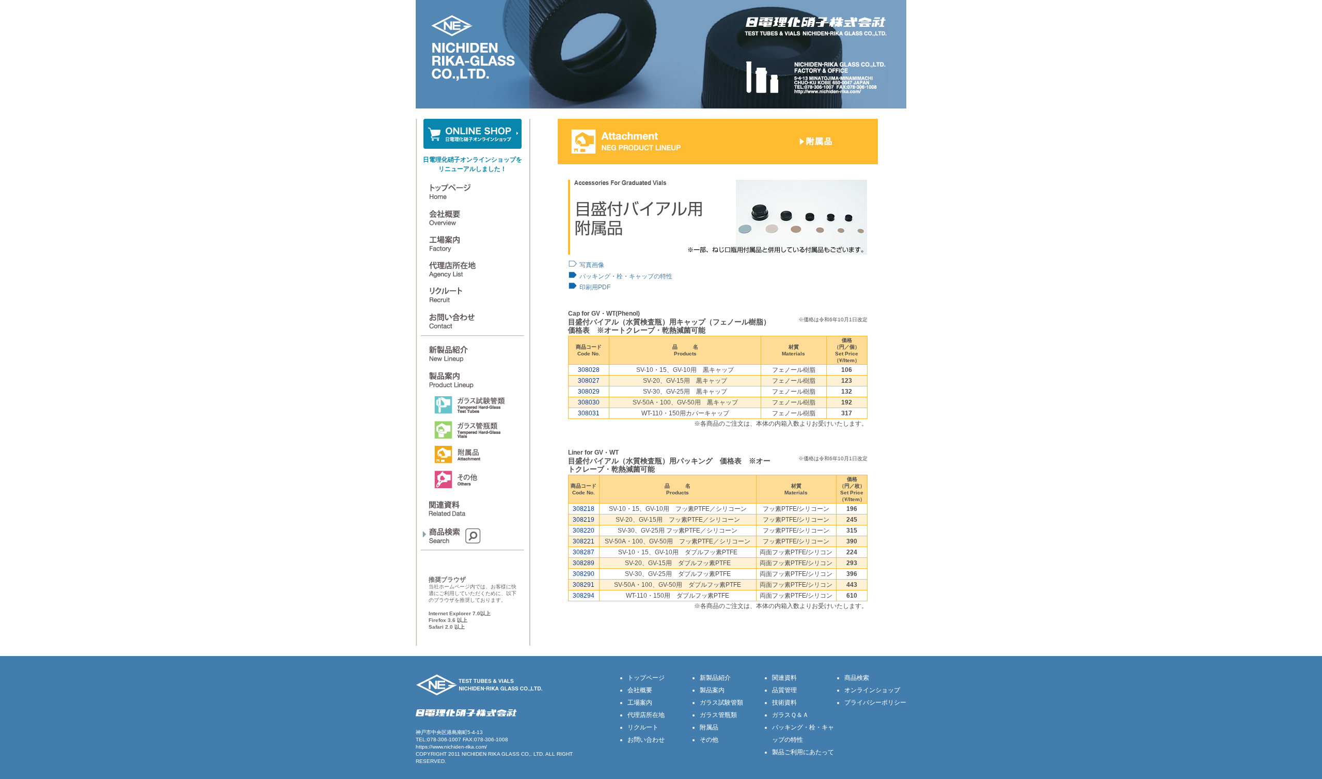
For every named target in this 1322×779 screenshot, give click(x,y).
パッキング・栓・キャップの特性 (625, 276)
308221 (583, 541)
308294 (583, 595)
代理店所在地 (646, 715)
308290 (583, 574)
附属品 (709, 727)
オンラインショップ (872, 690)
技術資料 (784, 702)
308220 (583, 530)
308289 (583, 563)
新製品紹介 (715, 677)
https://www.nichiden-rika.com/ (451, 747)
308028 (589, 369)
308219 (583, 519)
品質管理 (784, 690)
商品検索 (856, 677)
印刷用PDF (594, 287)
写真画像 (591, 265)
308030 (589, 402)
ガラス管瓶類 (718, 715)
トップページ (646, 677)
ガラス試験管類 (721, 702)
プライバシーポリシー (875, 702)
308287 (583, 552)
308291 (583, 584)
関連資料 (784, 677)
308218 (583, 508)
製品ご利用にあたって (803, 752)
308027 (589, 380)
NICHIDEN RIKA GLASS (491, 754)
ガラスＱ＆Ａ (790, 715)
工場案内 (639, 702)
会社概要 (639, 690)
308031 (589, 413)
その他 (709, 739)
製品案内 (712, 690)
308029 (589, 391)
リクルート (642, 727)
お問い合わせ (646, 739)
